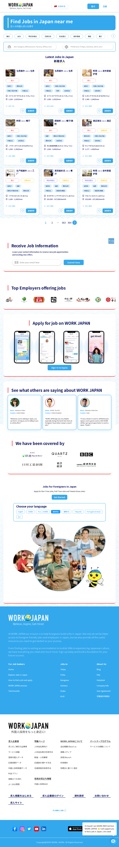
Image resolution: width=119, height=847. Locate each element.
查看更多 (31, 111)
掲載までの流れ (14, 779)
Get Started (59, 497)
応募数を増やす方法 (42, 762)
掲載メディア (65, 752)
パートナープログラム (100, 741)
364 (69, 222)
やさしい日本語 (43, 512)
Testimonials (14, 691)
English (20, 512)
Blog (99, 669)
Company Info (103, 685)
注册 (105, 6)
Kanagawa (64, 680)
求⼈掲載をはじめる (21, 795)
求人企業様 (13, 741)
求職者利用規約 (103, 696)
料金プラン (13, 773)
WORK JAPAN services (17, 685)
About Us (101, 664)
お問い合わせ (102, 795)
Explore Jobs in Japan (17, 674)
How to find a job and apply (20, 680)
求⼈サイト (16, 802)
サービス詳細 (14, 752)
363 (64, 222)
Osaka (62, 691)
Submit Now (73, 262)
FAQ (98, 674)
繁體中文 (66, 512)
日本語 (30, 512)
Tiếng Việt (78, 512)
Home (11, 669)
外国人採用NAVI (41, 784)
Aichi (62, 696)
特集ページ (39, 741)
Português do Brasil (93, 512)
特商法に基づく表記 (68, 768)
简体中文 (55, 512)
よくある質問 (14, 784)
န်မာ (19, 517)
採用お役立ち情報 (42, 778)
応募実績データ (14, 762)
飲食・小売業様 (40, 757)
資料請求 (79, 795)
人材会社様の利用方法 (43, 752)
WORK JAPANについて (71, 741)
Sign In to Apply (59, 367)
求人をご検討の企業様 (17, 746)
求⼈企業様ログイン (53, 795)
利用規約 (64, 762)
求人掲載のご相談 (58, 810)
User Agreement (104, 691)
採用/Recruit (65, 757)
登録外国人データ (15, 757)
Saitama (63, 685)
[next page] (74, 222)
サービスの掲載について (100, 746)
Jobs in (64, 664)
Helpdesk (101, 680)
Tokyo (63, 669)
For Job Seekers (16, 664)
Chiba (62, 674)
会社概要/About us (68, 746)
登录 (93, 6)
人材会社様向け (40, 746)
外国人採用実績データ (17, 768)
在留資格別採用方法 (42, 768)
